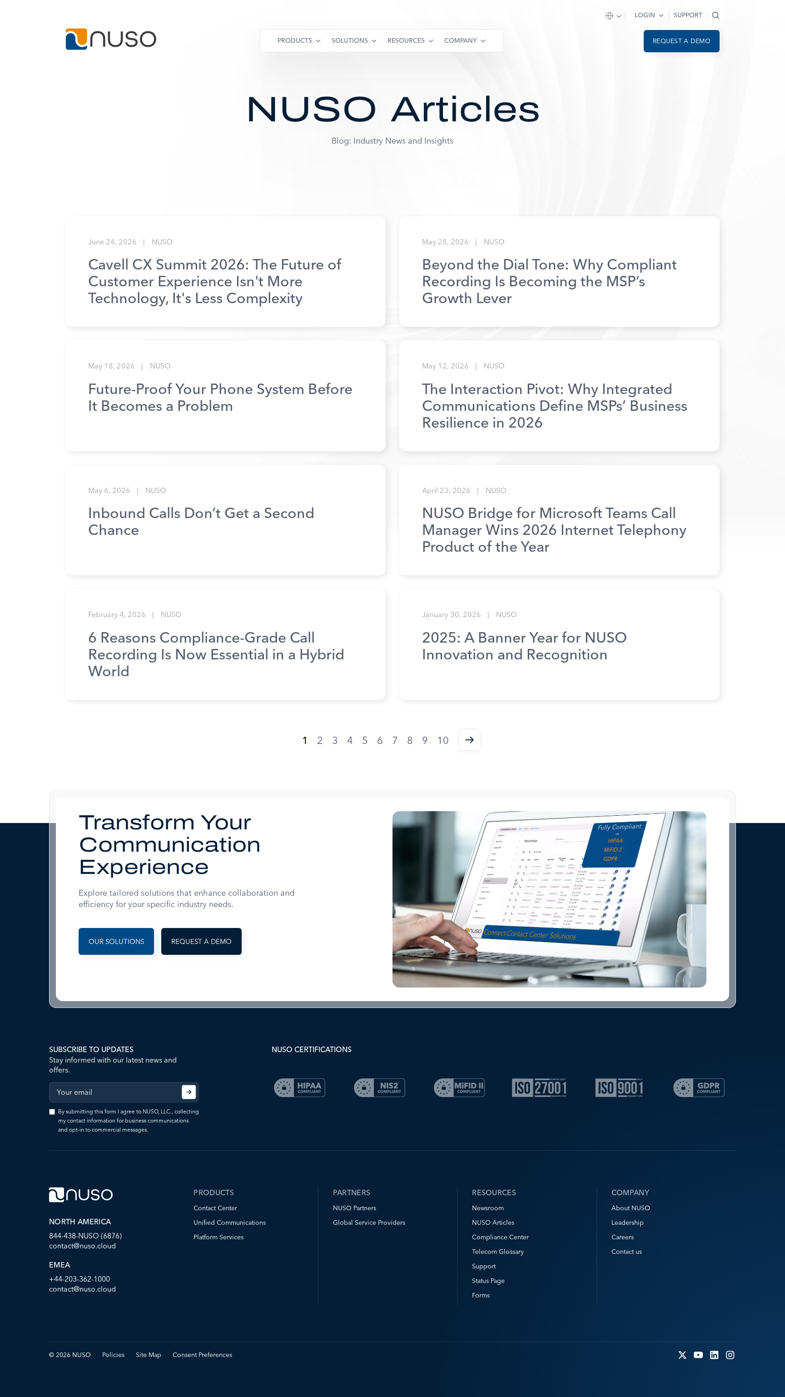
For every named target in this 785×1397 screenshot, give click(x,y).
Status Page (488, 1281)
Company (460, 40)
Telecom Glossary (498, 1251)
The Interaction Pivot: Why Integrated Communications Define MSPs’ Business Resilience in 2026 (554, 405)
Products (295, 40)
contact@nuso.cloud (82, 1245)
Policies (113, 1355)
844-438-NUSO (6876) (85, 1235)
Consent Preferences (202, 1355)
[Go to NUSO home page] (110, 40)
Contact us (626, 1251)
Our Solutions (116, 941)
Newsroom (488, 1208)
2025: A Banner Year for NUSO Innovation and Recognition (524, 646)
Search (716, 15)
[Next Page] (469, 740)
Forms (481, 1295)
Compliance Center (500, 1237)
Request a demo (681, 41)
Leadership (627, 1222)
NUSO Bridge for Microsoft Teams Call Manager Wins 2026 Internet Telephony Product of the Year (554, 529)
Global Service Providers (369, 1222)
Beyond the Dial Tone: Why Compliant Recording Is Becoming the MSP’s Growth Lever (549, 281)
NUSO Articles (493, 1222)
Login (645, 15)
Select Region (614, 16)
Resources (406, 40)
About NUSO (630, 1208)
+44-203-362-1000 (79, 1278)
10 (443, 740)
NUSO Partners (354, 1208)
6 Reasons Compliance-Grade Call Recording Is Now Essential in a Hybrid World (216, 654)
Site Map (148, 1355)
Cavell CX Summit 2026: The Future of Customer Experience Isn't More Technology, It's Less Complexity (215, 281)
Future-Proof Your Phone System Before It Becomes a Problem (220, 397)
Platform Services (218, 1237)
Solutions (350, 40)
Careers (622, 1237)
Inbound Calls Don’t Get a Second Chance (201, 521)
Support (688, 15)
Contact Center (215, 1208)
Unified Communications (230, 1222)
